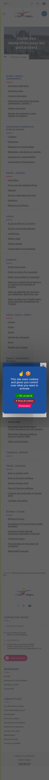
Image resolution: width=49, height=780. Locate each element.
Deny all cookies (25, 401)
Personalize (24, 406)
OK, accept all (25, 396)
